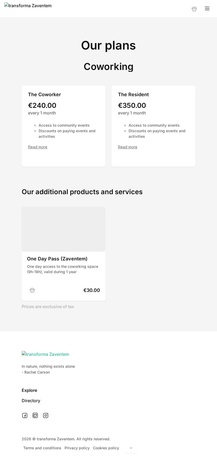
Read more (37, 147)
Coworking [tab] (109, 66)
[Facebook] (25, 415)
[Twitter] (35, 415)
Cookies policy (106, 448)
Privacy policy (77, 448)
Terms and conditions (42, 448)
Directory (31, 400)
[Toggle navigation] (207, 9)
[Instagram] (46, 415)
